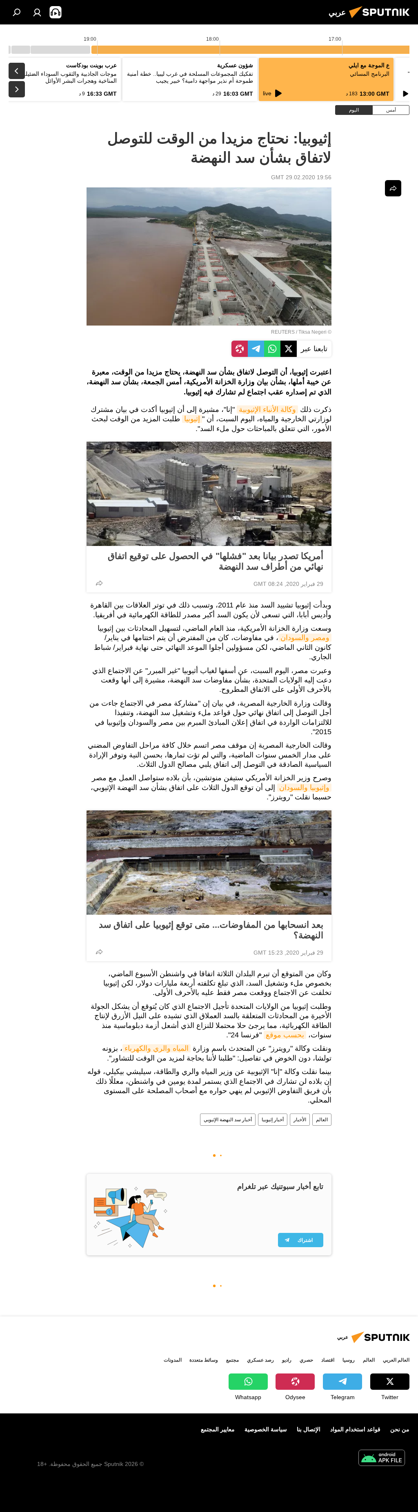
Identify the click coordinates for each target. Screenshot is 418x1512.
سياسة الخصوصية (266, 1429)
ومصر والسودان (304, 638)
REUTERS (283, 332)
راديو (286, 1360)
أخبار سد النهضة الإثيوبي (228, 1119)
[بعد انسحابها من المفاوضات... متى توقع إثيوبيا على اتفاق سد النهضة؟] (209, 862)
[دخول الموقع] (37, 12)
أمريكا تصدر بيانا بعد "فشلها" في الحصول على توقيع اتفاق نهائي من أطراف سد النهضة (215, 561)
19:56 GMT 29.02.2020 (301, 177)
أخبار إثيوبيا (273, 1119)
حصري (306, 1360)
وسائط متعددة (203, 1360)
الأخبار (299, 1119)
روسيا (348, 1360)
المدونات (173, 1360)
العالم (322, 1119)
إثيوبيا (192, 419)
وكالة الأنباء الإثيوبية (267, 409)
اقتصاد (327, 1360)
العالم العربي (396, 1360)
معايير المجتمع (218, 1429)
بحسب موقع (285, 1035)
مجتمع (232, 1360)
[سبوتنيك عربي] (382, 19)
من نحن (399, 1429)
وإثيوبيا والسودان (304, 788)
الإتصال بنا (308, 1429)
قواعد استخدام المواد (355, 1429)
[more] (99, 583)
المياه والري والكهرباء (157, 1048)
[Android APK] (381, 1459)
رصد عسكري (260, 1360)
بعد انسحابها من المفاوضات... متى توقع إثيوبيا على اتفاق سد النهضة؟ (211, 930)
